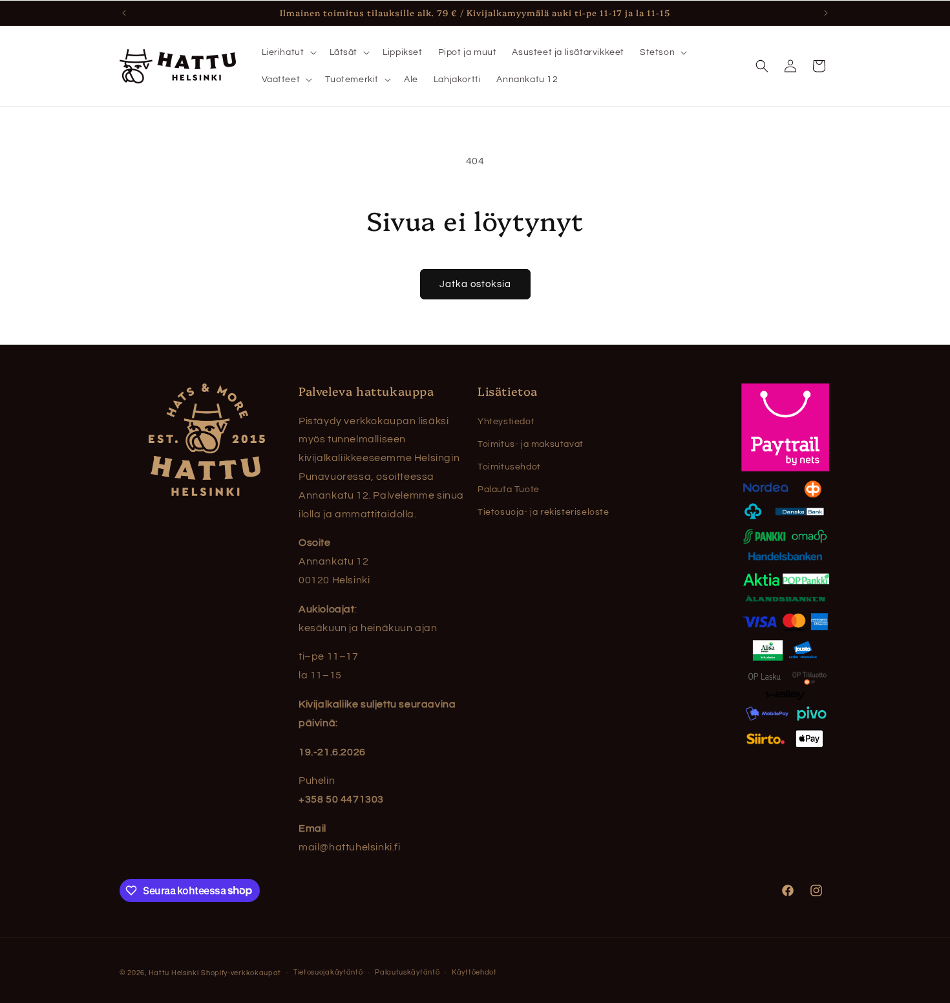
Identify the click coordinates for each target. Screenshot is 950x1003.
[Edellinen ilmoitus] (124, 13)
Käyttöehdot (474, 972)
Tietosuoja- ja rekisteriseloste (543, 512)
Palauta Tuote (509, 489)
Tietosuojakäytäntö (328, 972)
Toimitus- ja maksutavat (531, 444)
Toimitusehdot (509, 466)
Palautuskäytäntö (407, 972)
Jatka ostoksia (475, 284)
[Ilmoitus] (826, 13)
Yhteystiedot (506, 421)
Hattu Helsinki (174, 972)
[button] (288, 52)
